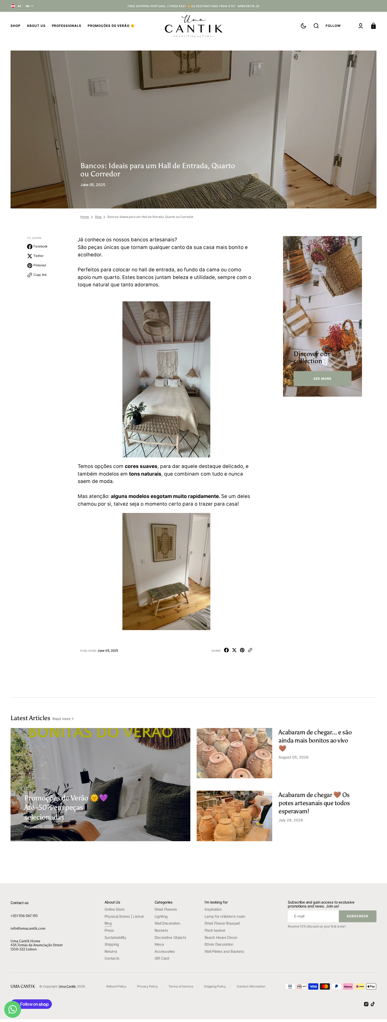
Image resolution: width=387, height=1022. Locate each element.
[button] (316, 26)
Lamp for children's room (225, 916)
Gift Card (162, 958)
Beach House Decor (221, 937)
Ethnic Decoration (219, 944)
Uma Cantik (67, 986)
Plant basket (215, 930)
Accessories (165, 951)
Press (109, 930)
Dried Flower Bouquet (222, 923)
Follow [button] (333, 26)
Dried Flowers (166, 909)
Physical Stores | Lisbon (124, 916)
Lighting (161, 916)
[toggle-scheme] (303, 26)
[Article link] (70, 811)
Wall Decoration (167, 923)
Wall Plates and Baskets (224, 951)
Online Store (115, 909)
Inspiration (213, 909)
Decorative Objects (170, 937)
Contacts (112, 958)
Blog (98, 217)
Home (84, 217)
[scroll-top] (376, 1011)
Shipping (112, 944)
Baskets (161, 930)
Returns (111, 951)
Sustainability (115, 937)
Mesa (159, 944)
